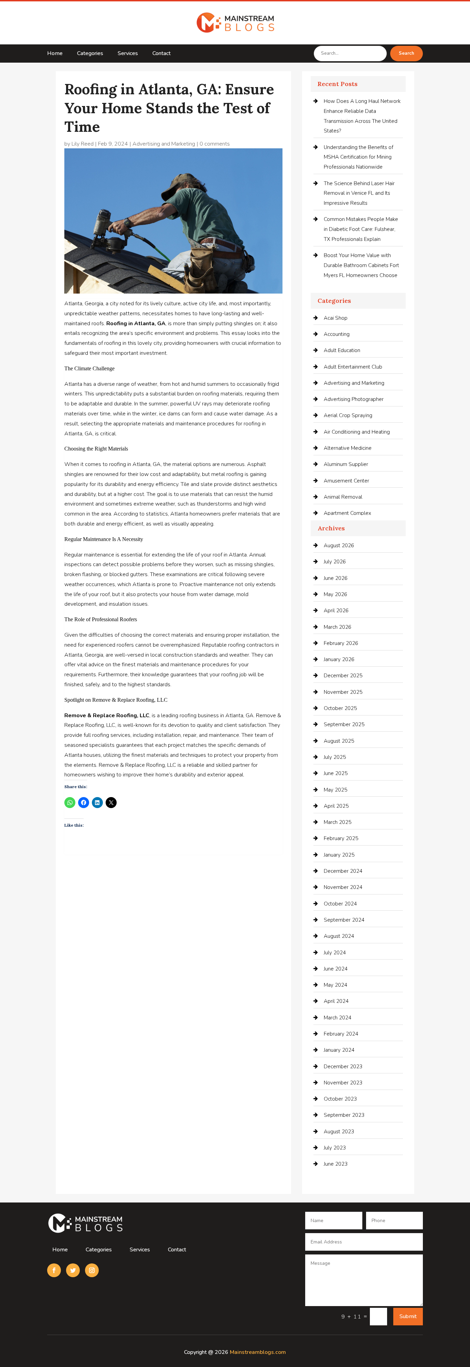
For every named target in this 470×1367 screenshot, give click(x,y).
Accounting (337, 334)
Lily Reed (83, 144)
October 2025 (340, 708)
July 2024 (335, 952)
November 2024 (343, 887)
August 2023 (339, 1131)
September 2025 (344, 724)
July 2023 (335, 1147)
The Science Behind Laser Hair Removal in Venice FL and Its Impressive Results (359, 193)
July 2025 (335, 757)
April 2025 (336, 806)
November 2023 (343, 1082)
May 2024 (335, 985)
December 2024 (343, 871)
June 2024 (336, 968)
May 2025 (335, 789)
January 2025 (339, 854)
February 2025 (341, 838)
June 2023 (336, 1164)
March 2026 (337, 627)
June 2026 (336, 578)
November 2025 (343, 692)
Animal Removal (343, 497)
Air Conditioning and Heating (357, 431)
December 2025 (343, 675)
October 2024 (340, 903)
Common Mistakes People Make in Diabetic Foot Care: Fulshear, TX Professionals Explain (361, 229)
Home (55, 54)
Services (128, 54)
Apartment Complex (347, 513)
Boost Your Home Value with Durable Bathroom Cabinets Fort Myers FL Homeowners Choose (361, 265)
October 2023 (340, 1098)
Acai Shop (336, 318)
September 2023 (344, 1115)
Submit (408, 1316)
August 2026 (339, 545)
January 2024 (339, 1050)
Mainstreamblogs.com (258, 1352)
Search (406, 53)
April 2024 (336, 1001)
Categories (90, 54)
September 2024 (344, 919)
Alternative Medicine (348, 448)
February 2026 (341, 643)
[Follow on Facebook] (54, 1270)
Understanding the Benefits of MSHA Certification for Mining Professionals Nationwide (358, 157)
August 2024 (339, 936)
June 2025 (336, 773)
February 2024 (341, 1033)
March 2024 (337, 1017)
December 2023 (343, 1066)
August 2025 (339, 741)
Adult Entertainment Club (353, 366)
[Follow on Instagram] (92, 1270)
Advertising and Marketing (163, 144)
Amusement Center (346, 480)
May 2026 (335, 594)
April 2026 (336, 610)
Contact (161, 54)
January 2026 (339, 659)
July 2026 (335, 561)
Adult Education (342, 350)
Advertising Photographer (354, 399)
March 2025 (337, 822)
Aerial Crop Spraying (348, 415)
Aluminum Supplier (346, 464)
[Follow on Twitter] (73, 1270)
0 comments (215, 144)
